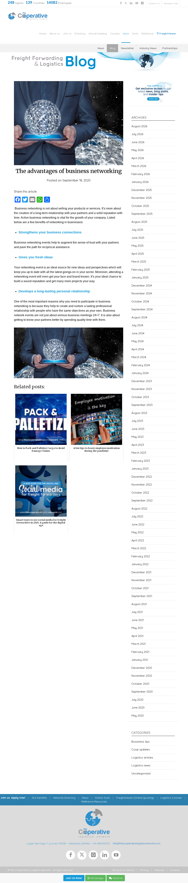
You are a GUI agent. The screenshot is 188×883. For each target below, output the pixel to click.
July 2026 (137, 134)
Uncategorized (140, 773)
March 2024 (138, 357)
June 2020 (137, 707)
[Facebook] (71, 856)
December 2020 (141, 668)
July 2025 (137, 229)
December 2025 (141, 190)
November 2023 (141, 389)
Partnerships (170, 48)
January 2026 (140, 182)
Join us (67, 33)
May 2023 (137, 436)
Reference (147, 33)
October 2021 (140, 588)
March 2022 (138, 548)
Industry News (148, 48)
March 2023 (138, 452)
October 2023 (140, 397)
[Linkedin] (105, 856)
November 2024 (141, 293)
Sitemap (159, 870)
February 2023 (140, 460)
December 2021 (141, 572)
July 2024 (137, 325)
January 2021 (139, 659)
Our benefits (39, 797)
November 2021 (141, 580)
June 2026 (137, 142)
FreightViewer (167, 33)
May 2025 (137, 245)
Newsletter (127, 48)
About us (55, 33)
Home (42, 33)
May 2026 (137, 150)
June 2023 (137, 429)
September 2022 (142, 500)
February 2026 (140, 174)
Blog (112, 48)
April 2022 (137, 540)
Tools (135, 33)
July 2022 (137, 516)
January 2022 (140, 564)
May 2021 (137, 628)
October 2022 (140, 492)
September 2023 (142, 405)
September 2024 (142, 309)
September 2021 (141, 596)
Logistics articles (142, 757)
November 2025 (141, 198)
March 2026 (138, 166)
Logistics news (140, 765)
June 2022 (137, 524)
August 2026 (139, 126)
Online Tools (102, 797)
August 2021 (139, 604)
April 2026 (137, 158)
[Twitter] (83, 856)
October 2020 (140, 683)
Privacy (144, 870)
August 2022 (139, 508)
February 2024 (140, 365)
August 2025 (139, 222)
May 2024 (137, 341)
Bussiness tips (140, 741)
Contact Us (154, 3)
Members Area (171, 3)
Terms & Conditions (123, 870)
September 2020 (142, 691)
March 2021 (138, 644)
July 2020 (137, 699)
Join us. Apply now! (13, 797)
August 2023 (139, 413)
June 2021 (137, 620)
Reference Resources (94, 801)
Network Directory (64, 797)
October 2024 (140, 301)
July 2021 (137, 612)
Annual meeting (98, 33)
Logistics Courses (171, 797)
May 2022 (137, 532)
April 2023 (137, 445)
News (126, 33)
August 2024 (139, 317)
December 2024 (141, 285)
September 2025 (142, 213)
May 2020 (137, 715)
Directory (80, 33)
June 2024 (137, 333)
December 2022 (141, 476)
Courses (115, 33)
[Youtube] (116, 856)
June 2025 (137, 237)
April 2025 (137, 253)
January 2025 (140, 277)
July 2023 (137, 421)
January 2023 (140, 468)
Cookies (174, 870)
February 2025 (140, 269)
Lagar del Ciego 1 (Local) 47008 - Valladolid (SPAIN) (58, 843)
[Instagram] (94, 856)
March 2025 (138, 261)
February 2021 (140, 652)
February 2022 (140, 556)
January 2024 (140, 373)
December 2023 (141, 381)
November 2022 (141, 484)
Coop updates (140, 749)
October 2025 (140, 206)
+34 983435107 (101, 843)
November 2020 (141, 675)
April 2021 (137, 636)
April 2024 (137, 349)
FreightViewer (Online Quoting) (135, 797)
